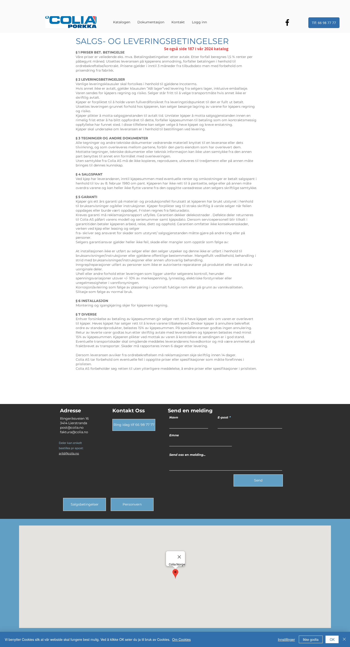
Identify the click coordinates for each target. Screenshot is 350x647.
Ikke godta (311, 639)
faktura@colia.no (74, 432)
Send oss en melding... (187, 454)
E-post (223, 417)
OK (332, 639)
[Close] (344, 639)
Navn (173, 417)
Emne (174, 435)
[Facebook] (287, 22)
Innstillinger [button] (286, 639)
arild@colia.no (69, 453)
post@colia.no (72, 427)
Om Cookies (181, 639)
